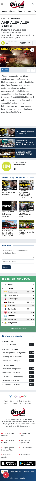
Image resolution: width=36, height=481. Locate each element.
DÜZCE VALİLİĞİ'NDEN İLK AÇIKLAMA (8, 192)
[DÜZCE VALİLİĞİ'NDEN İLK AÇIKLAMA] (9, 185)
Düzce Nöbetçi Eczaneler (7, 434)
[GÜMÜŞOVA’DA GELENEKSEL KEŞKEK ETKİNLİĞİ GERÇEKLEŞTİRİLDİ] (9, 225)
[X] (14, 396)
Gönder (6, 267)
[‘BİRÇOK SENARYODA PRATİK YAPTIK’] (26, 225)
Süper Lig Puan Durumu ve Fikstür (7, 449)
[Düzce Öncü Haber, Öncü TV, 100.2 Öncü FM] (17, 4)
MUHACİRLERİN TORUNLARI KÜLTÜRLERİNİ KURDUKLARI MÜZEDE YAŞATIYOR (26, 194)
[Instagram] (18, 396)
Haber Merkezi (19, 165)
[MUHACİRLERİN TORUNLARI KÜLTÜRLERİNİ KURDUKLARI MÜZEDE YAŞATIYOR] (26, 185)
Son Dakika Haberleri (6, 456)
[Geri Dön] (6, 475)
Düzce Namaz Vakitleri (7, 442)
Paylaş (6, 70)
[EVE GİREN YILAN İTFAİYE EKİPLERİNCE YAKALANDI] (9, 206)
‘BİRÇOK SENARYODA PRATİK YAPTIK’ (26, 232)
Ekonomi (14, 403)
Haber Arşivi (25, 455)
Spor (30, 11)
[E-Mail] (14, 169)
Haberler (5, 19)
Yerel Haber (28, 403)
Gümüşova (15, 19)
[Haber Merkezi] (6, 166)
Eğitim (20, 403)
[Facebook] (10, 396)
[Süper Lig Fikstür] (33, 336)
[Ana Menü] (2, 4)
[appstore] (9, 464)
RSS (5, 472)
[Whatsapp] (25, 396)
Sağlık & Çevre (22, 401)
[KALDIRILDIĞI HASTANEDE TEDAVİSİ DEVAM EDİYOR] (26, 206)
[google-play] (27, 464)
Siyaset (12, 11)
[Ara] (33, 4)
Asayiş (4, 11)
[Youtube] (22, 396)
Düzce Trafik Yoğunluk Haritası (24, 442)
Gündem (21, 11)
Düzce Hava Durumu (24, 434)
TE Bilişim (23, 478)
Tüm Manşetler (26, 447)
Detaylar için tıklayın (18, 329)
